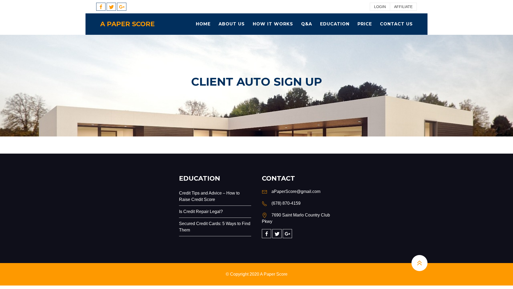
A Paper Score (127, 24)
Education (334, 23)
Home (203, 23)
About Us (232, 23)
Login (380, 7)
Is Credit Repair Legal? (201, 211)
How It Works (273, 23)
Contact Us (396, 23)
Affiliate (403, 7)
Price (364, 23)
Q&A (306, 23)
